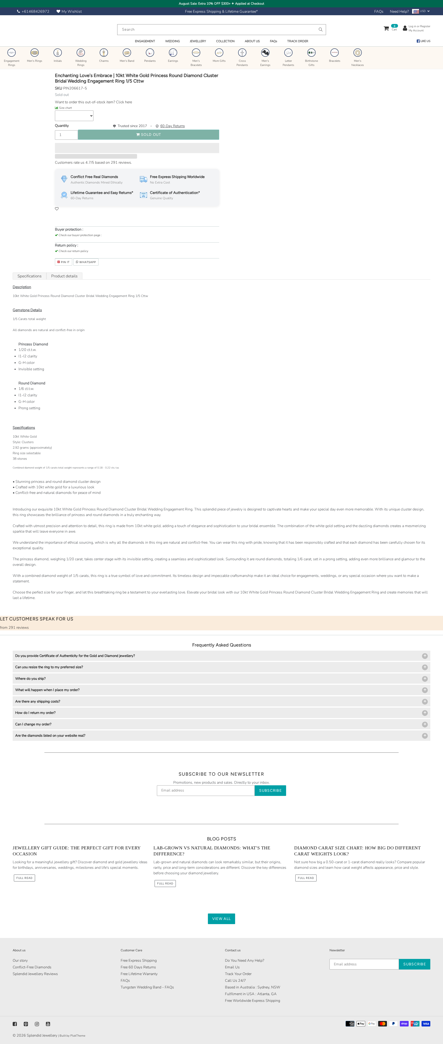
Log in (412, 26)
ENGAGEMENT (145, 41)
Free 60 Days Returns (138, 967)
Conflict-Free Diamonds (32, 967)
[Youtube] (48, 1024)
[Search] (321, 29)
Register (425, 26)
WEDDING (172, 41)
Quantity (62, 125)
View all (221, 918)
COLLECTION (225, 41)
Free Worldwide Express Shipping (252, 1000)
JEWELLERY (198, 41)
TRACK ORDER (297, 41)
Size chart (65, 108)
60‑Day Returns (172, 126)
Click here (123, 102)
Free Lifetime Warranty (139, 973)
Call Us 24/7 (235, 980)
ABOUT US (252, 41)
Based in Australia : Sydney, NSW (252, 987)
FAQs (378, 11)
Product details (64, 276)
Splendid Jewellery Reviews (35, 973)
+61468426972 (35, 11)
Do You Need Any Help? (244, 960)
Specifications (30, 276)
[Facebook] (15, 1024)
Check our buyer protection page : (80, 235)
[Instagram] (37, 1024)
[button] (137, 148)
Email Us (232, 967)
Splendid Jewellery (42, 1035)
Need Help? (399, 11)
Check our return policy (73, 251)
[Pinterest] (26, 1024)
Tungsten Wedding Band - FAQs (147, 987)
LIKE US (425, 41)
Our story (20, 960)
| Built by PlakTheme (71, 1036)
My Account (416, 30)
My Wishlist (72, 11)
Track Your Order (238, 973)
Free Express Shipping (139, 960)
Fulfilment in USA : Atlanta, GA (251, 994)
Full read (24, 878)
